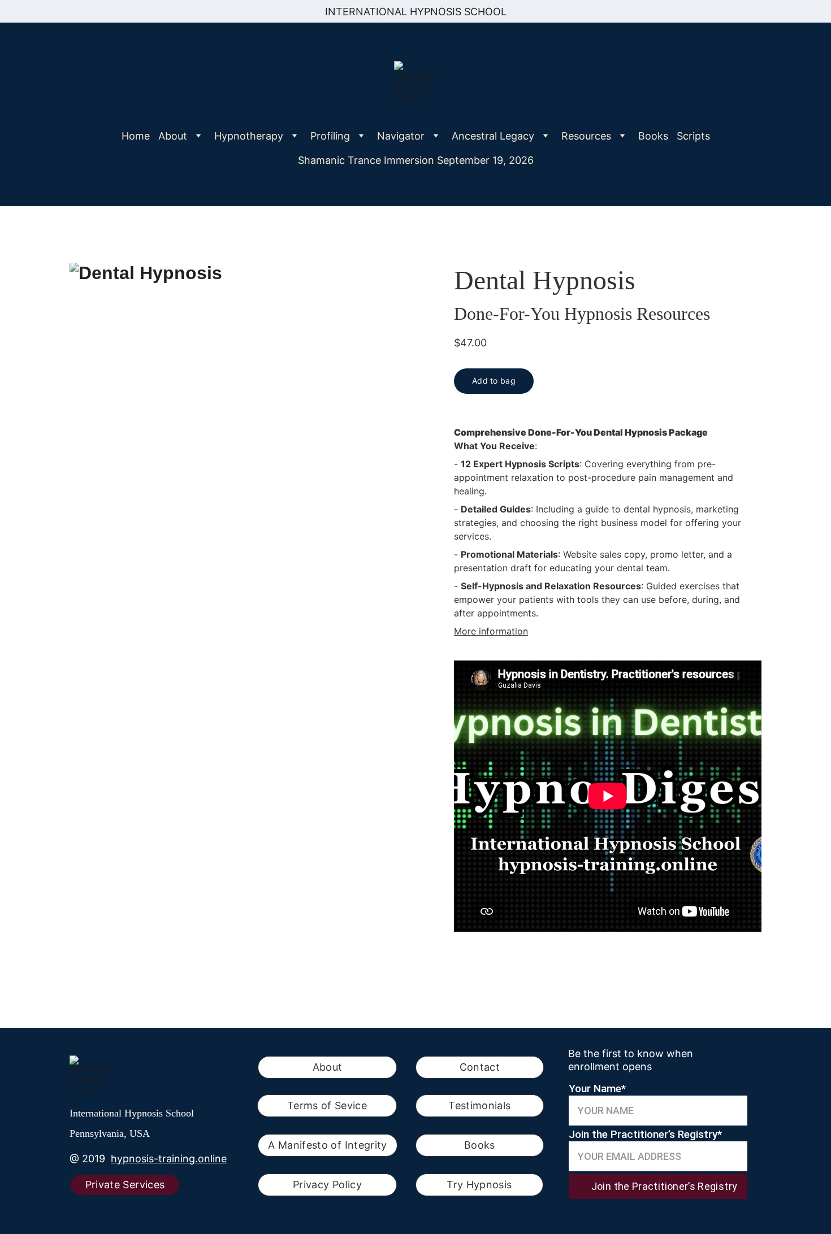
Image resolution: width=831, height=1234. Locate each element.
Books (653, 136)
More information (491, 631)
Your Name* (597, 1088)
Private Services (125, 1184)
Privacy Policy (327, 1184)
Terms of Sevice (327, 1105)
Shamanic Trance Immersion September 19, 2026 (416, 160)
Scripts (693, 136)
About (328, 1067)
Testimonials (479, 1105)
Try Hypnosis (479, 1184)
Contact (480, 1067)
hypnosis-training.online (169, 1159)
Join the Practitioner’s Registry (664, 1186)
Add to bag (494, 380)
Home (136, 136)
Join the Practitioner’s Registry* (645, 1134)
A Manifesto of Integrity (327, 1145)
